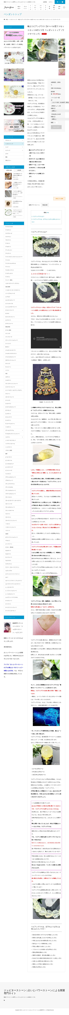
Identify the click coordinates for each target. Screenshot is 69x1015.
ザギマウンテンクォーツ (10, 360)
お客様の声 (54, 7)
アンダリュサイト (9, 273)
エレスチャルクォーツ (10, 300)
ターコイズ (7, 400)
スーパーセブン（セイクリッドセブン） (13, 390)
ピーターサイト (8, 457)
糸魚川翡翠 (7, 286)
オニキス (7, 313)
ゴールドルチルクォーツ (10, 356)
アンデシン (7, 276)
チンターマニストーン (10, 423)
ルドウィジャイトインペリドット (12, 573)
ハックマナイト (8, 447)
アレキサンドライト (9, 270)
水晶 (6, 373)
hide (48, 212)
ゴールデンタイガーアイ (10, 350)
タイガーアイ (8, 403)
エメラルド (7, 296)
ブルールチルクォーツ (10, 507)
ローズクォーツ (8, 600)
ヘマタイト (7, 523)
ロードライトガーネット (10, 610)
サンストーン (8, 366)
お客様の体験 (9, 170)
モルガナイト (8, 550)
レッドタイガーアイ (9, 587)
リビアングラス (8, 570)
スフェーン (7, 393)
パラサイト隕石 (8, 450)
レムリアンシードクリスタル (11, 597)
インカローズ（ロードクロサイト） (12, 290)
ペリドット (7, 530)
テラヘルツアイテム (9, 430)
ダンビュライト (8, 417)
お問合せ (59, 7)
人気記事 (19, 170)
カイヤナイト (8, 320)
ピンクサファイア (9, 467)
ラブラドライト (8, 563)
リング (30, 7)
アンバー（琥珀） (9, 280)
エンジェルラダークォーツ (11, 306)
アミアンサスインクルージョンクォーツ (13, 256)
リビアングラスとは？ (38, 216)
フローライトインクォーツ (11, 520)
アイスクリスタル (9, 226)
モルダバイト (8, 553)
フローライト (8, 517)
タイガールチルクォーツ (10, 406)
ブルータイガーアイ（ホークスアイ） (13, 500)
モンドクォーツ (8, 557)
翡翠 (6, 453)
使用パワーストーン (34, 205)
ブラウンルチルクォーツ (10, 477)
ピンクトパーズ (8, 470)
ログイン (51, 2)
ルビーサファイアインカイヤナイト (12, 583)
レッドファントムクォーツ (11, 590)
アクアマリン (8, 236)
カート (61, 2)
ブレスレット (25, 7)
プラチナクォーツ (9, 480)
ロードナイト (8, 603)
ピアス (45, 7)
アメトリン (7, 266)
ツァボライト (8, 426)
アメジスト (7, 260)
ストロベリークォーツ (10, 386)
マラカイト (7, 540)
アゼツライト (8, 240)
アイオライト (8, 229)
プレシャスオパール (9, 510)
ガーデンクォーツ (9, 323)
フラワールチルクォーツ (10, 493)
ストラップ (41, 7)
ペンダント (35, 7)
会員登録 (45, 2)
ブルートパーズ (8, 503)
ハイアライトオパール (10, 443)
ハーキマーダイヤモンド (10, 440)
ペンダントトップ (9, 143)
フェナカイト (8, 473)
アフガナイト (8, 246)
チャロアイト (8, 420)
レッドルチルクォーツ (10, 593)
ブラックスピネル (9, 487)
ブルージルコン (8, 497)
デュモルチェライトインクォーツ (12, 433)
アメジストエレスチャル (10, 263)
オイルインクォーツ (9, 310)
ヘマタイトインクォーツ (10, 527)
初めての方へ (19, 7)
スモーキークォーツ (9, 396)
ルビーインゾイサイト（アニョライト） (13, 580)
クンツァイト (8, 343)
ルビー (6, 577)
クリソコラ (7, 333)
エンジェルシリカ (9, 303)
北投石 (6, 533)
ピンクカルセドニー (9, 463)
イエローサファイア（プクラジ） (12, 283)
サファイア (7, 363)
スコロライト (8, 380)
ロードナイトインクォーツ (11, 607)
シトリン (7, 370)
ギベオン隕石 (8, 330)
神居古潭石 (7, 326)
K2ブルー (7, 346)
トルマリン (7, 437)
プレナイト (7, 513)
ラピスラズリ (8, 560)
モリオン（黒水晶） (9, 547)
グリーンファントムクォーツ (11, 340)
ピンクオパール (8, 460)
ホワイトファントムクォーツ (11, 537)
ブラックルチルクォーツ (10, 490)
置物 (49, 7)
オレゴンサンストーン (10, 316)
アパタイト (7, 243)
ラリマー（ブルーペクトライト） (12, 567)
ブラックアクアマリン (10, 483)
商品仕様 (45, 205)
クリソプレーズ (8, 336)
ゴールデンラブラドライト (11, 353)
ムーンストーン (8, 543)
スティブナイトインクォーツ (11, 383)
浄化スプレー (8, 160)
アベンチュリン (8, 250)
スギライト (7, 376)
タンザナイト (8, 413)
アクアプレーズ (8, 233)
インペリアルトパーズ (10, 293)
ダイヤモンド (8, 410)
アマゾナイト (8, 253)
